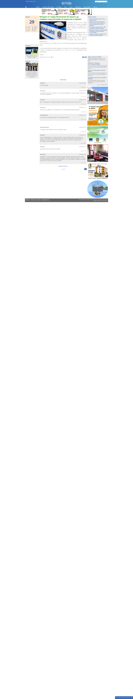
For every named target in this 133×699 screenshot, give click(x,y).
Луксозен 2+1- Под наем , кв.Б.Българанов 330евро (94, 63)
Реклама (33, 199)
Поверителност (45, 199)
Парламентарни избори (48, 7)
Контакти (38, 199)
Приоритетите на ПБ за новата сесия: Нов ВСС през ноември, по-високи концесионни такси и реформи (97, 23)
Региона (95, 7)
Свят (65, 7)
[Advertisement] (31, 38)
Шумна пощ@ (87, 7)
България (59, 7)
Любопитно (78, 7)
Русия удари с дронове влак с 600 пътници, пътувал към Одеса (97, 27)
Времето (28, 199)
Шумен (37, 7)
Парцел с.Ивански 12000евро (95, 57)
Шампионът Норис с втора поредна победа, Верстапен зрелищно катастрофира (98, 31)
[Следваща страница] (85, 169)
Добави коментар (63, 166)
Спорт (70, 7)
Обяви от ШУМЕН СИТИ (102, 84)
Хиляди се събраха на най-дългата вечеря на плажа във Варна (98, 34)
